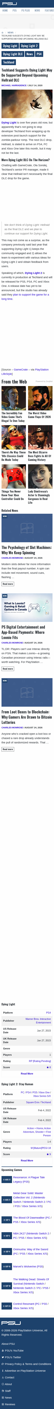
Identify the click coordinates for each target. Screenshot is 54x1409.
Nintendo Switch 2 (34, 1201)
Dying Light (10, 45)
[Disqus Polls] (27, 796)
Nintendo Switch (34, 1283)
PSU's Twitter (12, 1357)
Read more (8, 583)
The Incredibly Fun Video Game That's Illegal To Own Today (13, 416)
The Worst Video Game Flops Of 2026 (39, 415)
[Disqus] (27, 874)
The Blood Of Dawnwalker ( (29, 1217)
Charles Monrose (12, 558)
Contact (9, 1377)
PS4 (39, 54)
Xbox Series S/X (42, 1096)
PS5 (15, 10)
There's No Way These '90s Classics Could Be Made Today (14, 456)
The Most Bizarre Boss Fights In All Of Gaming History (39, 456)
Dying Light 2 (29, 45)
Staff (7, 1390)
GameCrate (21, 369)
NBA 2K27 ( (20, 1233)
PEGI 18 (46, 1148)
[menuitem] (5, 11)
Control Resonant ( (24, 1303)
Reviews (9, 1404)
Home (5, 10)
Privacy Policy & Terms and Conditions (27, 1364)
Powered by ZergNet (44, 381)
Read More (27, 1073)
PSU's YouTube (14, 1350)
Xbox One (44, 1092)
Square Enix (32, 1102)
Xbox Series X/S (32, 1206)
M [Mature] (36, 1148)
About (8, 1384)
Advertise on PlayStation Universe (25, 1370)
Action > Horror (35, 1128)
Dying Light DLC (13, 54)
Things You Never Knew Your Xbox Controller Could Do (13, 495)
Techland (8, 62)
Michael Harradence (14, 85)
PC (22, 1092)
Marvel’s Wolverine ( (25, 1266)
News (37, 10)
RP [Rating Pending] (40, 1061)
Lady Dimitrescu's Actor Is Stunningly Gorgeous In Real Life (39, 497)
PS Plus (25, 10)
